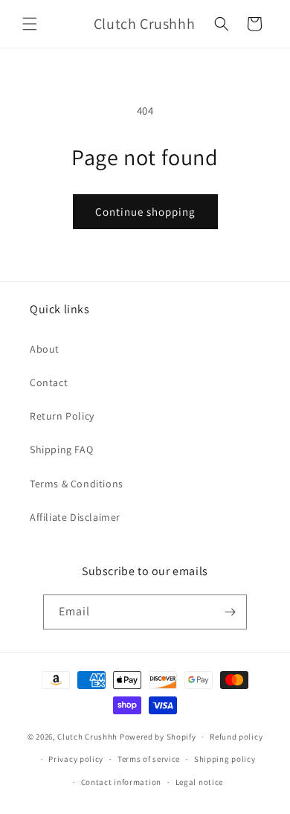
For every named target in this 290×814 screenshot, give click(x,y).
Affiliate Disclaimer (75, 517)
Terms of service (148, 759)
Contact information (121, 782)
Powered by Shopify (158, 736)
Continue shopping (145, 212)
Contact (49, 382)
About (44, 349)
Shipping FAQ (61, 449)
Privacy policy (75, 759)
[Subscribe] (229, 612)
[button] (29, 23)
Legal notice (199, 782)
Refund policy (236, 736)
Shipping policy (225, 759)
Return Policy (62, 416)
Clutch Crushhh (87, 736)
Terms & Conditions (76, 483)
